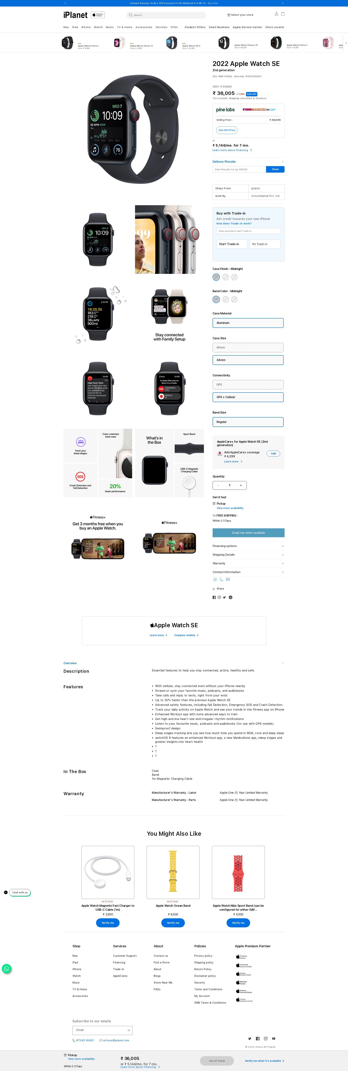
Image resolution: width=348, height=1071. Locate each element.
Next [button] (283, 3)
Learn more (157, 635)
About (157, 969)
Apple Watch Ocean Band (173, 905)
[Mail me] (228, 580)
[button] (66, 27)
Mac (75, 955)
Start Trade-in (229, 244)
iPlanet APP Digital (265, 1047)
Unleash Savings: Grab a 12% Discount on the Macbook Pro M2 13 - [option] (174, 3)
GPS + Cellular (226, 397)
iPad (75, 962)
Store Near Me (163, 982)
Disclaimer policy (205, 975)
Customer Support (125, 955)
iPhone (76, 969)
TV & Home (79, 989)
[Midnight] (216, 277)
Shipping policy (204, 962)
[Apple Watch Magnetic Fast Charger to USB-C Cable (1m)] (107, 872)
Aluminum (223, 323)
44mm (221, 360)
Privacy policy (203, 955)
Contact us (161, 955)
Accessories (80, 996)
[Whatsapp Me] (216, 580)
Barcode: (239, 76)
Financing (119, 962)
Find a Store (161, 962)
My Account (202, 996)
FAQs (157, 989)
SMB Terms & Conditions (210, 1002)
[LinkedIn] (231, 598)
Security (199, 982)
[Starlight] (234, 277)
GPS (219, 384)
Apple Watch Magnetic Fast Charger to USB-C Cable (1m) (107, 907)
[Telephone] (222, 580)
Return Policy (203, 969)
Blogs (157, 975)
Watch (76, 975)
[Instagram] (220, 598)
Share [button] (220, 588)
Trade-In (118, 969)
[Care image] (220, 454)
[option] (83, 42)
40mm (220, 347)
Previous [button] (65, 3)
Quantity (219, 476)
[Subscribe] (128, 1030)
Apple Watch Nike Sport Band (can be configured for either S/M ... (238, 907)
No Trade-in (259, 244)
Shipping (234, 98)
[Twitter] (225, 598)
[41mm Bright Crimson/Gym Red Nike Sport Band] (238, 872)
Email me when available (248, 533)
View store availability (230, 508)
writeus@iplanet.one (116, 1040)
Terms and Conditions (208, 989)
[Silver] (226, 277)
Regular (222, 422)
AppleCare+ (120, 975)
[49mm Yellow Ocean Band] (173, 872)
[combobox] (166, 15)
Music (76, 982)
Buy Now (213, 3)
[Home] (75, 15)
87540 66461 (85, 1040)
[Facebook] (215, 598)
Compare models (184, 635)
